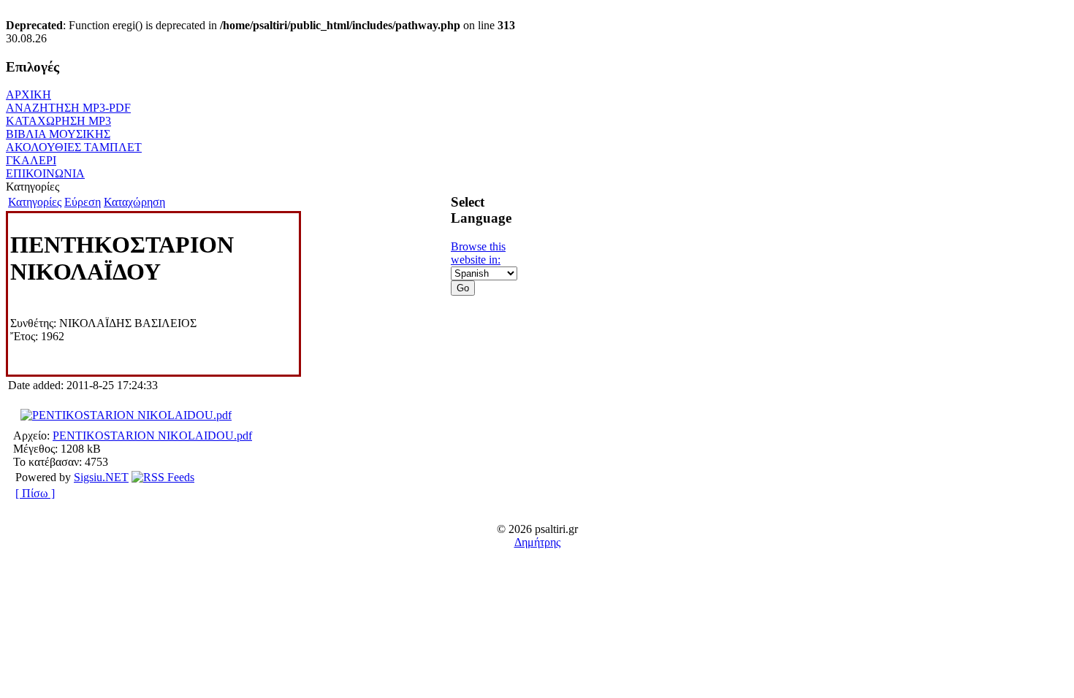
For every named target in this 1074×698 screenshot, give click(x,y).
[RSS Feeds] (163, 477)
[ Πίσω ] (35, 493)
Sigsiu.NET (101, 477)
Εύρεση (82, 202)
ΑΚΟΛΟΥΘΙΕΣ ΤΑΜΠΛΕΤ (74, 147)
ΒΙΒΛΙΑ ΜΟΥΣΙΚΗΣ (58, 134)
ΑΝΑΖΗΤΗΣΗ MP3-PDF (68, 107)
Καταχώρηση (134, 202)
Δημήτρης (537, 542)
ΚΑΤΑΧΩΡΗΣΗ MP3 (58, 121)
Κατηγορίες (34, 202)
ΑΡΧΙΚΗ (28, 94)
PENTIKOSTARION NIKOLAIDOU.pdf (152, 435)
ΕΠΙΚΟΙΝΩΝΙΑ (45, 173)
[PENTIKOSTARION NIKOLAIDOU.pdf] (126, 415)
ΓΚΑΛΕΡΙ (31, 160)
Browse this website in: (478, 253)
